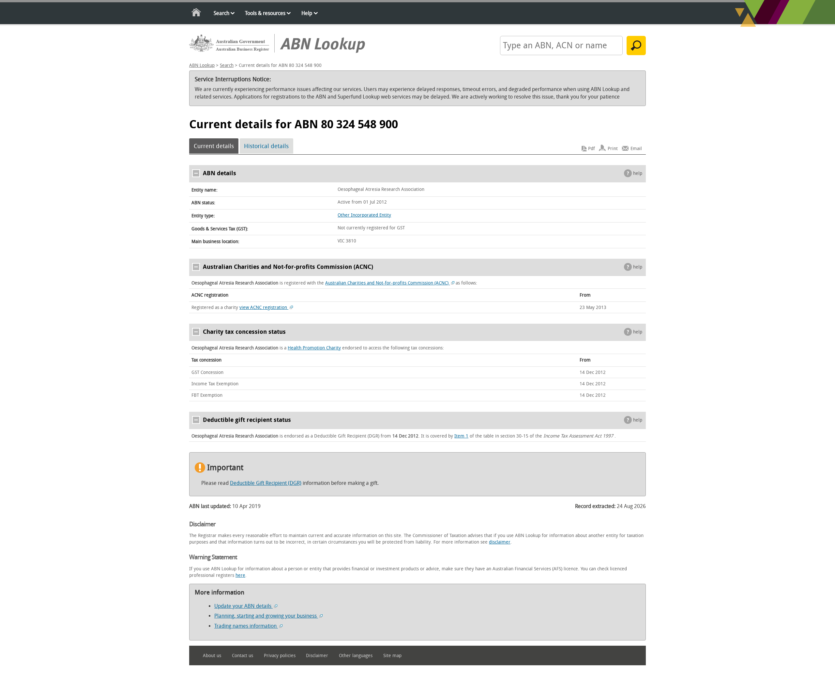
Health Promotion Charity (314, 348)
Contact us (242, 655)
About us (212, 655)
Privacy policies (280, 655)
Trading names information (246, 626)
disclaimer (499, 542)
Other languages (355, 655)
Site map (392, 655)
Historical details (266, 146)
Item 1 (461, 436)
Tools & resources (265, 13)
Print (613, 148)
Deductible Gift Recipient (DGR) (265, 483)
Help (306, 13)
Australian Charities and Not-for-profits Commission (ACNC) (387, 283)
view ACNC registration (263, 307)
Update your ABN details (243, 606)
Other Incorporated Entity (364, 215)
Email (636, 148)
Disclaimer (317, 655)
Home (196, 13)
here (240, 575)
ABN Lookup (202, 65)
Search (221, 13)
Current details (214, 146)
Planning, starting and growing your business (266, 616)
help (637, 173)
